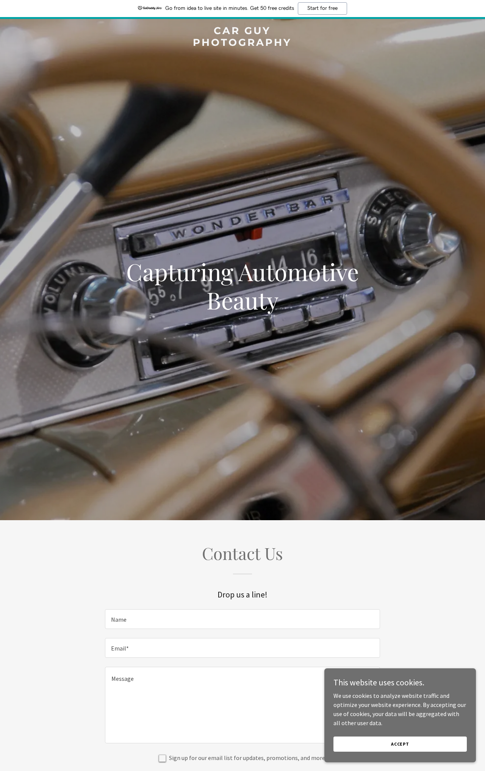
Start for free (322, 8)
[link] (243, 43)
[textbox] (242, 619)
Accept (400, 744)
